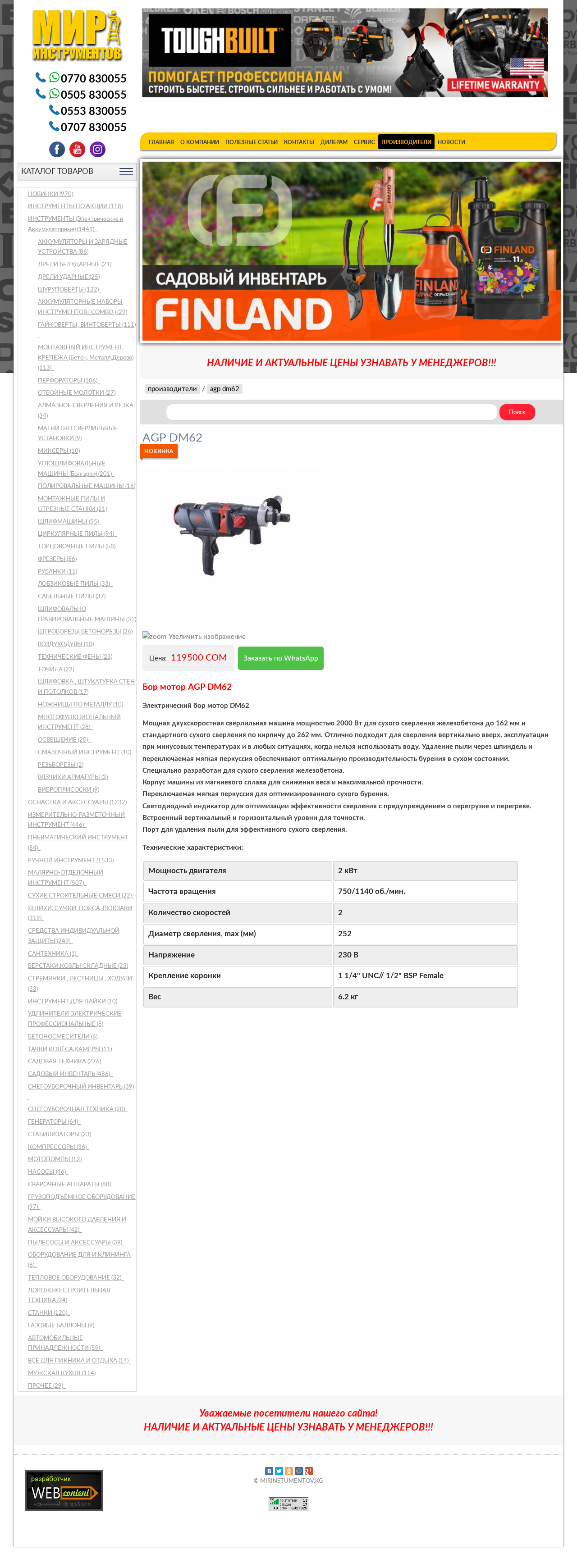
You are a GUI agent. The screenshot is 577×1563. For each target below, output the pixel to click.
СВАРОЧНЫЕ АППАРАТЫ (70, 1185)
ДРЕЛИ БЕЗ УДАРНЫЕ (74, 265)
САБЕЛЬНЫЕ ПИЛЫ (72, 597)
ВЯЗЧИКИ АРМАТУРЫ (73, 777)
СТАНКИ (48, 1313)
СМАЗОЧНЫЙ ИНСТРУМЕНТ (84, 753)
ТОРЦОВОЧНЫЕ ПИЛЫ (76, 547)
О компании (199, 142)
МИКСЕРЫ (59, 451)
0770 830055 (94, 79)
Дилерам (334, 142)
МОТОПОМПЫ (55, 1159)
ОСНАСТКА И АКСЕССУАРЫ (78, 803)
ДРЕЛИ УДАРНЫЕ (69, 277)
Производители (406, 142)
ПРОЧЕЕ (46, 1386)
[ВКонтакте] (269, 1471)
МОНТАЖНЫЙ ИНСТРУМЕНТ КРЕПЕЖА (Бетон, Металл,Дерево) (85, 358)
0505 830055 (94, 95)
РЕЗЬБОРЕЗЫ (60, 765)
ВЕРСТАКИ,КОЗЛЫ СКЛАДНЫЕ (78, 966)
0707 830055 (94, 128)
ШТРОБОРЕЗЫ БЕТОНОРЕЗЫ (85, 632)
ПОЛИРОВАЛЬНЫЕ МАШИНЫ (86, 486)
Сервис (364, 142)
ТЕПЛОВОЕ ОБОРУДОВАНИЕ (75, 1278)
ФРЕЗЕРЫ (57, 559)
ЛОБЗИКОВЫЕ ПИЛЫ (74, 584)
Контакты (299, 142)
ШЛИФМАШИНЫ (69, 522)
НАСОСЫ (47, 1172)
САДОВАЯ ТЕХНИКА (65, 1062)
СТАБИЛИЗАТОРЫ (60, 1135)
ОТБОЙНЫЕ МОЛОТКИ (76, 393)
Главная (161, 142)
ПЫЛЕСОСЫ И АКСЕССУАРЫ (76, 1243)
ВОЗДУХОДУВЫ (66, 644)
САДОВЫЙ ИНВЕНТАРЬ (69, 1074)
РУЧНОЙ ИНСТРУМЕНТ (71, 861)
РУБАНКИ (57, 572)
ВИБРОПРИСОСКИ (68, 790)
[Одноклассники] (289, 1471)
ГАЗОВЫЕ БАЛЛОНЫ (61, 1326)
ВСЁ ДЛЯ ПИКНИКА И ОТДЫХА (79, 1361)
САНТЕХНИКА (53, 954)
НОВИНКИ (50, 194)
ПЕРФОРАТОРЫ (68, 381)
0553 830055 (94, 111)
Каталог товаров (57, 171)
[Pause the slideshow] (533, 251)
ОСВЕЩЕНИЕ (63, 740)
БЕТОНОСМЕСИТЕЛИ (62, 1037)
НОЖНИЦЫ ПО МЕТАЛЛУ (80, 705)
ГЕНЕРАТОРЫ (53, 1122)
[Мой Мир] (299, 1471)
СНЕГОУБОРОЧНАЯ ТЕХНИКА (77, 1109)
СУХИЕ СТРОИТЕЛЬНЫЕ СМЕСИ (80, 896)
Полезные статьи (251, 142)
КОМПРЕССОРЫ (58, 1147)
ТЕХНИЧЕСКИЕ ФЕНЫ (75, 657)
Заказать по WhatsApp (280, 658)
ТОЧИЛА (56, 670)
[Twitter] (279, 1471)
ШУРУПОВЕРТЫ (69, 290)
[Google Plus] (309, 1471)
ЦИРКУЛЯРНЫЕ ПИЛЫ (76, 534)
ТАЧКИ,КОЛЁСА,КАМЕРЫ (70, 1050)
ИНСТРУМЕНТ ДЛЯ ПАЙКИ (72, 1002)
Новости (451, 142)
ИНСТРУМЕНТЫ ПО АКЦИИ (75, 207)
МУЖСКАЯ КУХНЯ (62, 1373)
